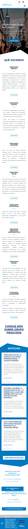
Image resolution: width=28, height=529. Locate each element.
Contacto (7, 516)
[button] (24, 5)
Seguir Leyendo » (8, 378)
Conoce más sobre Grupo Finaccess (14, 329)
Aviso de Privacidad (18, 516)
